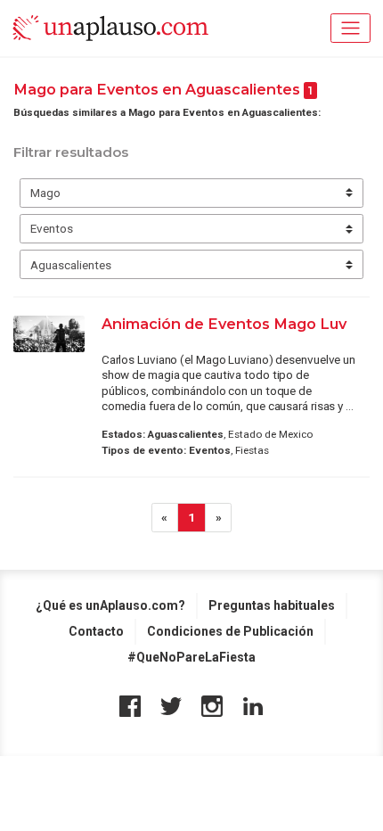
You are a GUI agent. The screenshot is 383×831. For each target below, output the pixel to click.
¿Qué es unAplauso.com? (110, 605)
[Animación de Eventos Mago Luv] (49, 334)
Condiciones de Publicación (230, 631)
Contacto (96, 631)
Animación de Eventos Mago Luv (224, 324)
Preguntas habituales (271, 605)
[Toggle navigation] (350, 28)
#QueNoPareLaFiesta (191, 657)
